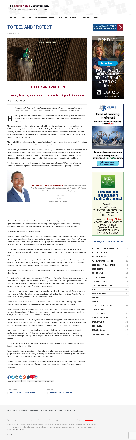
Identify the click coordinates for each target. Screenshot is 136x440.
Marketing (96, 302)
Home (9, 17)
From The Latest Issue (101, 289)
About (16, 17)
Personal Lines (98, 310)
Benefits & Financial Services (104, 265)
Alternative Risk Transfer (102, 261)
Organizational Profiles (102, 306)
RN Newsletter (41, 17)
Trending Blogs (98, 330)
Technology (97, 326)
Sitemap (10, 434)
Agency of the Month (100, 253)
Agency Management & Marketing (105, 249)
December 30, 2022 (13, 34)
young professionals (46, 381)
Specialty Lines (98, 322)
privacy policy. (88, 420)
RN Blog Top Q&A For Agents (103, 318)
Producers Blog (98, 314)
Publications (27, 17)
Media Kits (74, 17)
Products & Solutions (58, 17)
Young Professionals (100, 334)
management (32, 381)
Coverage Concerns (100, 281)
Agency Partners (99, 257)
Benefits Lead (97, 269)
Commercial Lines (99, 273)
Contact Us (85, 17)
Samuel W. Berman (18, 429)
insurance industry (18, 381)
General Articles (99, 293)
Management (97, 297)
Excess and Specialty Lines (103, 285)
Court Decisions (98, 277)
